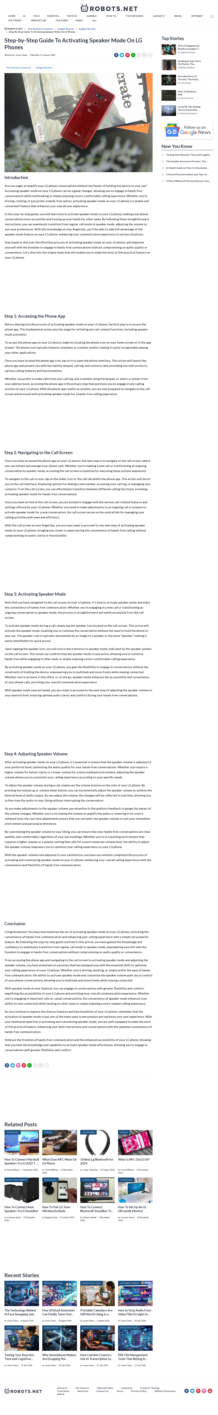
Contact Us (102, 1391)
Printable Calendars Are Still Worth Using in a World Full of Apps (96, 1314)
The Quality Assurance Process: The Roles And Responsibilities (186, 161)
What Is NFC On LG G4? (134, 1159)
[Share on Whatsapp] (133, 55)
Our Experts (82, 1387)
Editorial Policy (105, 1387)
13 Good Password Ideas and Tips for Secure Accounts (186, 174)
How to (111, 16)
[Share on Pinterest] (127, 55)
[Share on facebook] (116, 55)
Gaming (92, 16)
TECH (36, 16)
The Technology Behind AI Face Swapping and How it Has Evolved (20, 1314)
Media (178, 16)
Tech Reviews (134, 16)
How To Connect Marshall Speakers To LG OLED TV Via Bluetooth (21, 1163)
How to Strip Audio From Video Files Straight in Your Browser (134, 1314)
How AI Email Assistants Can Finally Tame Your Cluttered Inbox (58, 1314)
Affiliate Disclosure (165, 1391)
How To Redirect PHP (187, 93)
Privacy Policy (139, 1391)
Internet (197, 16)
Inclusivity (126, 1387)
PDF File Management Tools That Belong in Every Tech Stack (133, 1358)
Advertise (82, 1391)
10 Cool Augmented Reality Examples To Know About (189, 47)
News (79, 20)
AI (24, 16)
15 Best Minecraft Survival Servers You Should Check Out (187, 180)
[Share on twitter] (122, 55)
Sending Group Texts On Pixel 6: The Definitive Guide (189, 63)
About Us (62, 1387)
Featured (62, 20)
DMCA (60, 1394)
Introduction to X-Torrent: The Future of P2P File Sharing (189, 78)
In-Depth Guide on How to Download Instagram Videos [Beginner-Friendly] (186, 167)
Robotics (53, 16)
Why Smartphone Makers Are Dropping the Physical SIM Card (59, 1358)
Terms (119, 1391)
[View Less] (150, 55)
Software (14, 20)
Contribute (63, 1391)
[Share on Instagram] (18, 1065)
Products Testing (149, 1387)
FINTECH (72, 16)
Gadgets (158, 16)
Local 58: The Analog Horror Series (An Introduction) (189, 108)
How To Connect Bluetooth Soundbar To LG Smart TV (95, 1211)
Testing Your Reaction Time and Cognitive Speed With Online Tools (20, 1358)
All (94, 20)
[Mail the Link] (144, 55)
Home (11, 16)
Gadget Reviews (44, 67)
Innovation (38, 20)
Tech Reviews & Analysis (18, 67)
